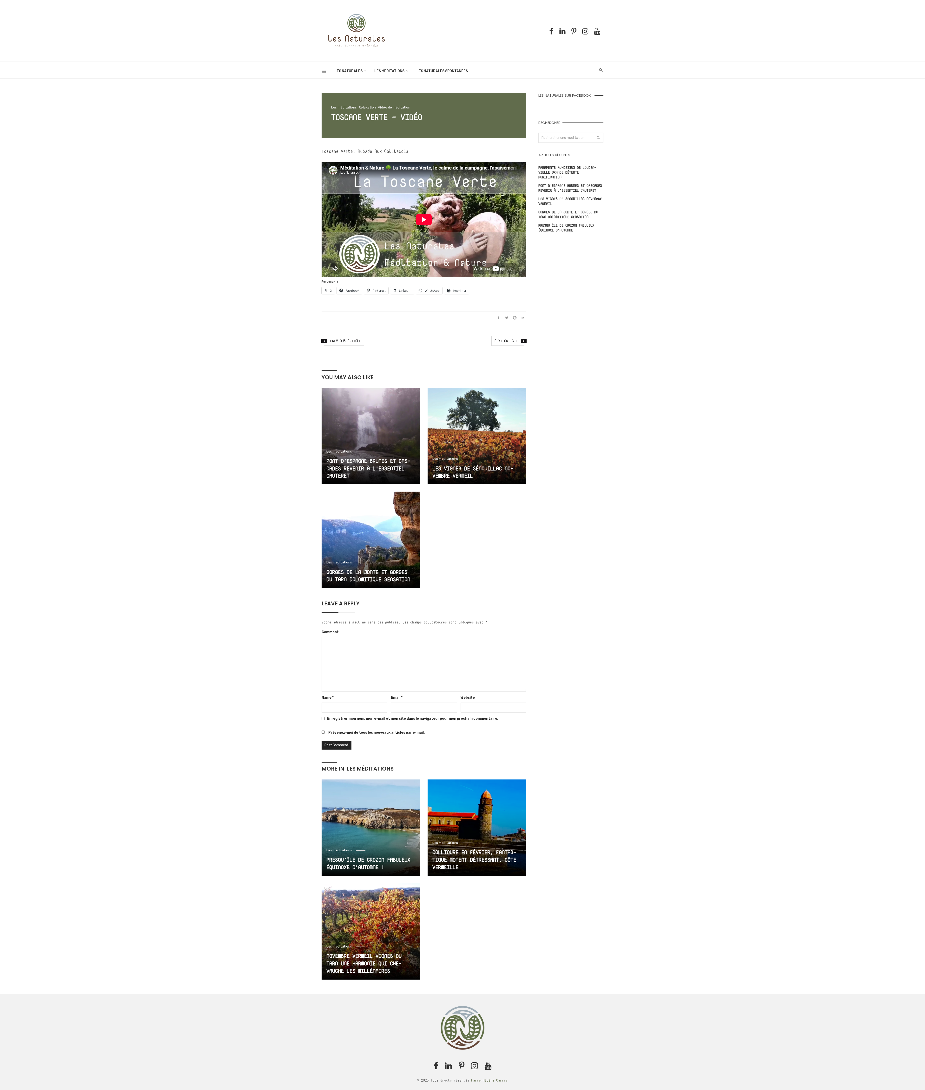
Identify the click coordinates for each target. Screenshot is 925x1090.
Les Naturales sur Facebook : (565, 95)
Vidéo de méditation (394, 107)
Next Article (506, 341)
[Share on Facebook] (498, 317)
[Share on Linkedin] (522, 317)
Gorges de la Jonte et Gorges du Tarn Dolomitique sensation (368, 576)
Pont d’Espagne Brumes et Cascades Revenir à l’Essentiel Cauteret (368, 468)
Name (328, 698)
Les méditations (389, 71)
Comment (330, 632)
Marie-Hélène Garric (489, 1080)
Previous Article (345, 341)
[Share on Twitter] (506, 317)
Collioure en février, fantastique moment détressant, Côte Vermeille (474, 860)
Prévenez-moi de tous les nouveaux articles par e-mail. (376, 733)
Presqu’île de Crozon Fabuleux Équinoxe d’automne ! (368, 863)
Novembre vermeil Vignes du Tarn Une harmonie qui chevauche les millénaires (364, 963)
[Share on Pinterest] (514, 317)
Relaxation (367, 107)
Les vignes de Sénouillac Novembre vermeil (472, 472)
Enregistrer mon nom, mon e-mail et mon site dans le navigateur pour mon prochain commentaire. (412, 719)
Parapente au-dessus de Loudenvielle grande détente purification (567, 172)
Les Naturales (349, 71)
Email (397, 698)
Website (468, 698)
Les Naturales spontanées (442, 71)
